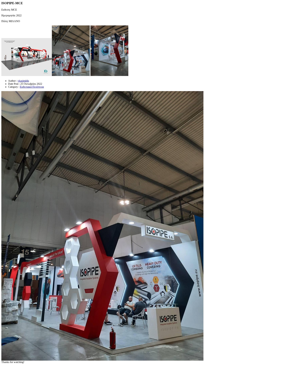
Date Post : (14, 83)
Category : (13, 86)
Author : (12, 80)
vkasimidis (23, 80)
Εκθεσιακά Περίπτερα (32, 86)
